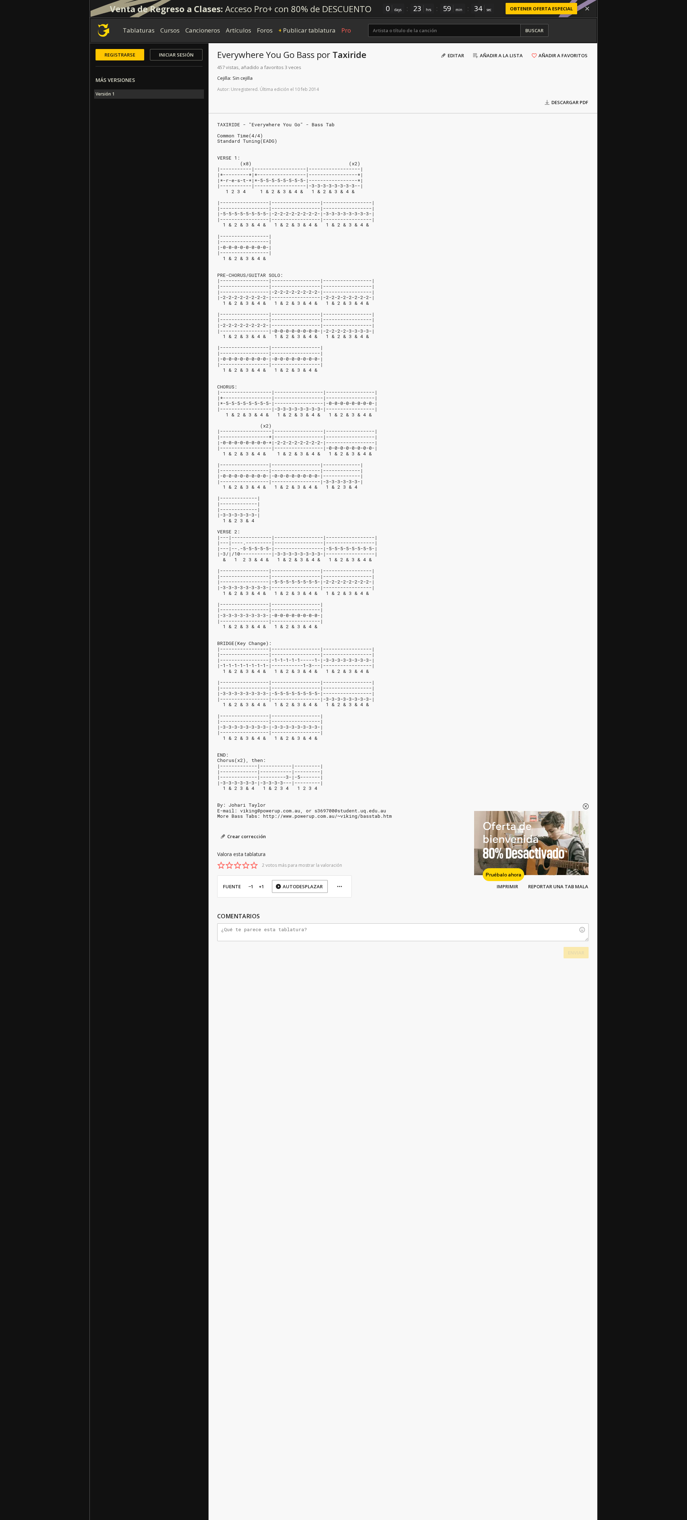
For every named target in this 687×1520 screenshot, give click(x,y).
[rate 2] (229, 865)
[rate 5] (254, 865)
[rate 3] (237, 865)
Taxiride (349, 54)
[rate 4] (246, 865)
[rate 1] (221, 865)
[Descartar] (587, 8)
